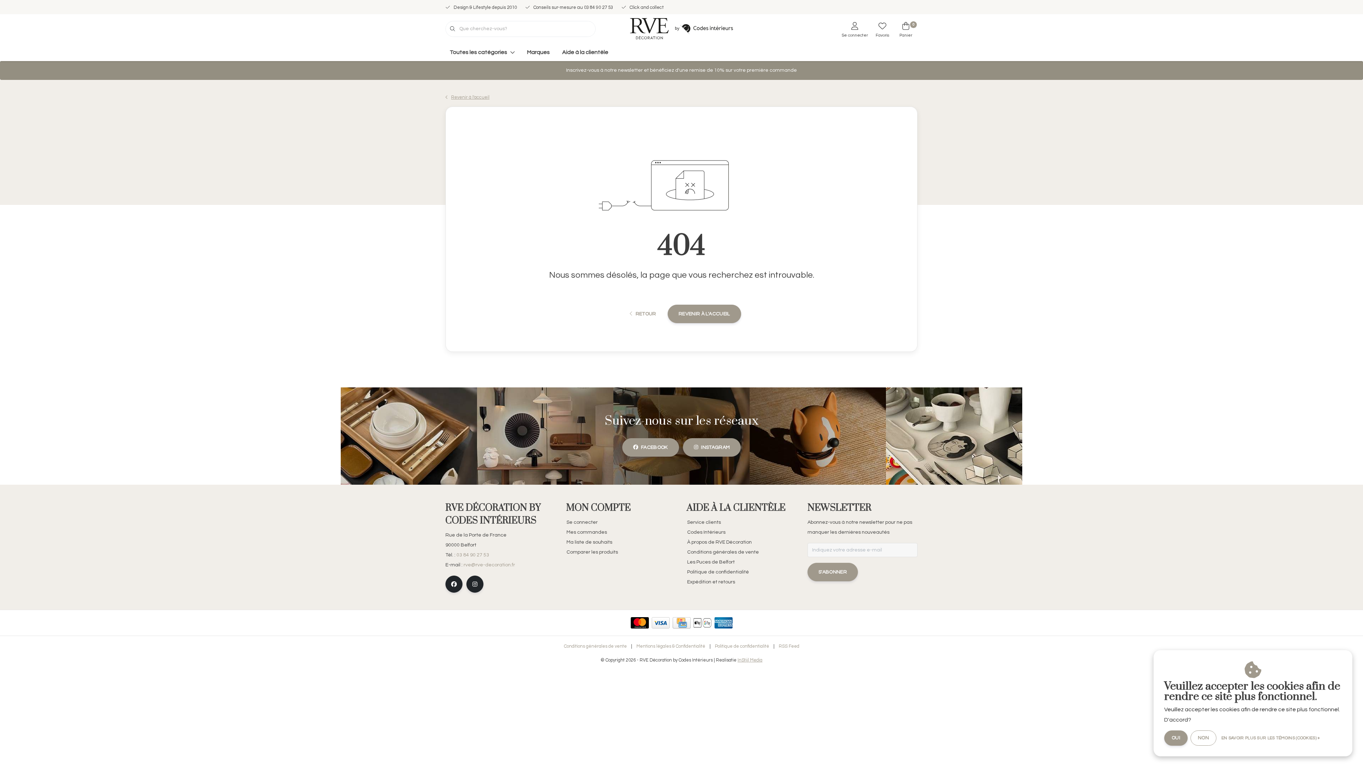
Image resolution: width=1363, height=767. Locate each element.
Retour (645, 313)
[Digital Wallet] (703, 623)
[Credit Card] (682, 623)
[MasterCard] (640, 623)
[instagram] (474, 584)
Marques (538, 52)
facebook (654, 447)
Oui (1176, 737)
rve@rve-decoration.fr (489, 564)
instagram (715, 447)
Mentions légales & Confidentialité (670, 646)
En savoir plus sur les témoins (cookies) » (1270, 738)
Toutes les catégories (478, 52)
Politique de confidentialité (742, 646)
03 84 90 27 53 (472, 555)
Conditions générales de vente (595, 646)
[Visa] (661, 623)
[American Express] (724, 623)
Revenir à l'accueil (704, 313)
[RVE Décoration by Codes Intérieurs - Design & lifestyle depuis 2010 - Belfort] (681, 28)
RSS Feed (789, 646)
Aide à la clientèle (585, 52)
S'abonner (833, 572)
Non (1203, 737)
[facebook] (453, 584)
